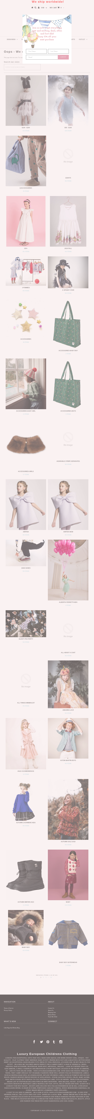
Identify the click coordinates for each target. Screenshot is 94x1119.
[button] (68, 17)
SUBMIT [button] (63, 57)
